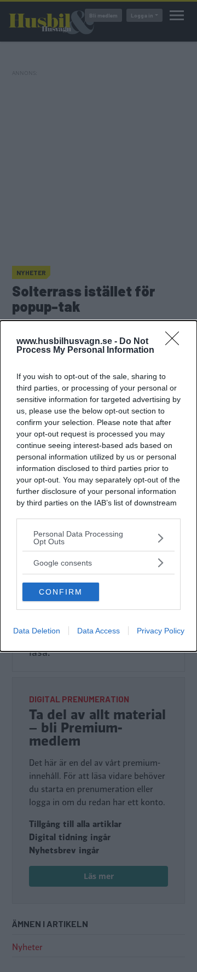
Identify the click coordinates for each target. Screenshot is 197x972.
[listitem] (98, 537)
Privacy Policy (160, 630)
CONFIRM (61, 591)
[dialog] (98, 486)
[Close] (175, 341)
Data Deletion (36, 630)
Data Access (98, 630)
